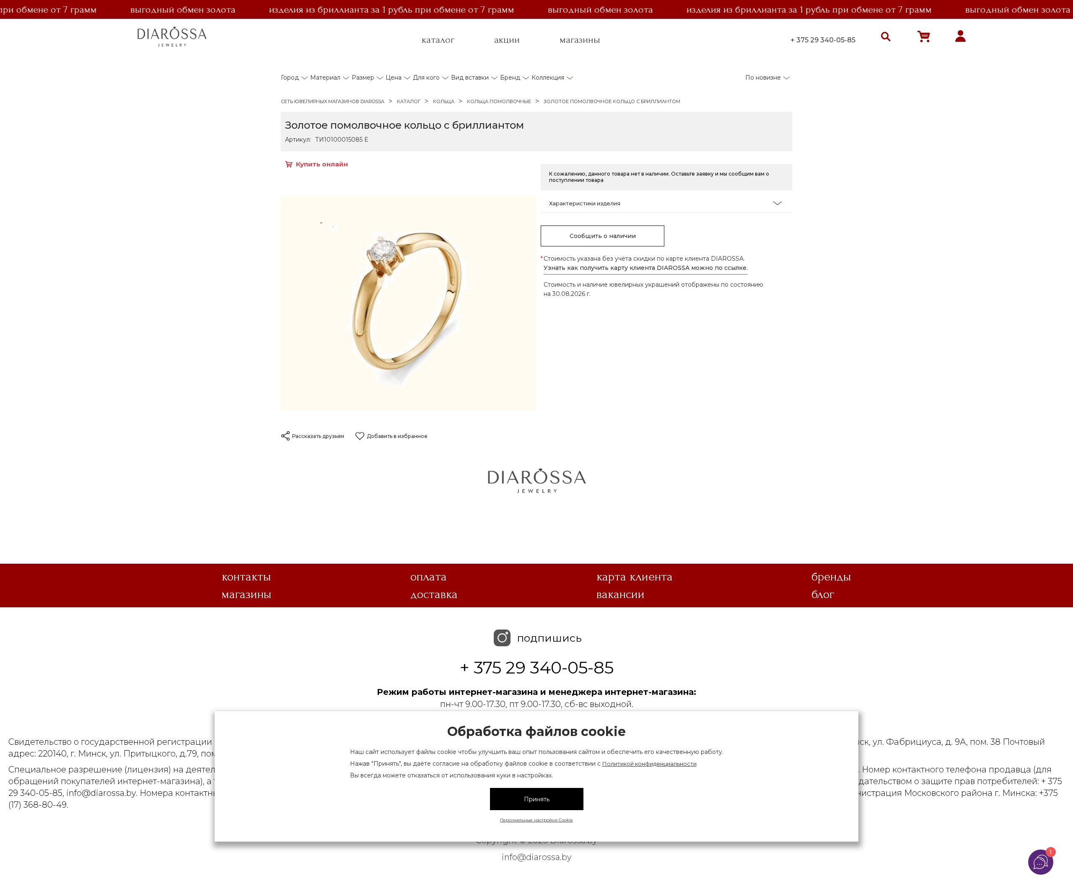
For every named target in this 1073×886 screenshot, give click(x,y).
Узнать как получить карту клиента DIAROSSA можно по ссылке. (646, 268)
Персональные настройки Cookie (536, 820)
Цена (394, 77)
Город (290, 77)
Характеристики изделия (584, 203)
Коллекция (547, 77)
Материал (325, 77)
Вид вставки (470, 77)
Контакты (246, 576)
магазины (580, 39)
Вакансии (620, 594)
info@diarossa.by (537, 857)
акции (507, 39)
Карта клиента (634, 576)
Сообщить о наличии (603, 236)
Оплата (428, 576)
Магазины (247, 594)
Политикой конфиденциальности (649, 763)
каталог (438, 39)
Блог (822, 594)
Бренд (510, 77)
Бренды (831, 576)
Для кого (426, 77)
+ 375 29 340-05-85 (822, 40)
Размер (363, 77)
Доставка (434, 594)
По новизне (763, 77)
